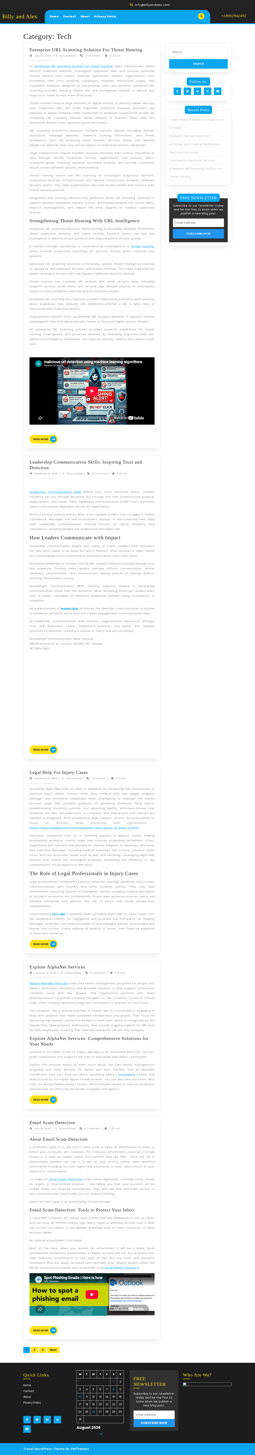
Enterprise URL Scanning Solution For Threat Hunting (85, 49)
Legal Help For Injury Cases (58, 772)
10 (80, 1397)
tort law (58, 914)
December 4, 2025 (45, 778)
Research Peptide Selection (189, 136)
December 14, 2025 (46, 473)
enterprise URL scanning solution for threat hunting (74, 66)
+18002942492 (233, 16)
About (85, 16)
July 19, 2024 (42, 1128)
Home (54, 16)
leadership (69, 608)
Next (53, 1350)
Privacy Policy (105, 16)
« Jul (99, 1434)
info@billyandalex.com (152, 5)
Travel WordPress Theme (44, 1449)
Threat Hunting (142, 246)
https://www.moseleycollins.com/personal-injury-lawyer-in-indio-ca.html (84, 828)
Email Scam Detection (52, 1122)
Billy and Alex (19, 16)
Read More (45, 440)
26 (93, 1412)
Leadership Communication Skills (55, 492)
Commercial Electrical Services (192, 160)
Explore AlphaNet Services (57, 966)
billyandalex (68, 55)
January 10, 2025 (45, 972)
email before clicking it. (122, 1268)
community (127, 1074)
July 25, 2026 (42, 55)
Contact (69, 16)
